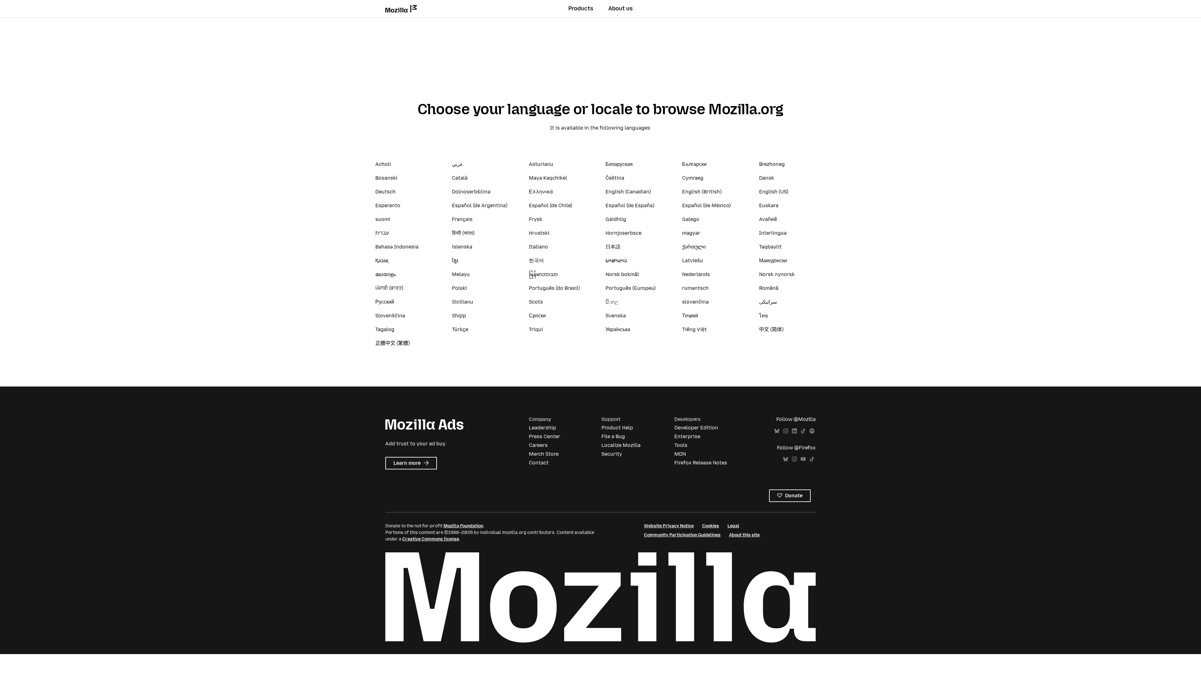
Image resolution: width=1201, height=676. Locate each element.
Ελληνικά (541, 192)
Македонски (773, 261)
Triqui (536, 329)
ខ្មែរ (455, 261)
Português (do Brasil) (554, 288)
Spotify (812, 431)
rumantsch (695, 288)
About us (620, 8)
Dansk (766, 178)
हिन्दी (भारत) (463, 233)
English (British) (702, 192)
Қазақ (381, 261)
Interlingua (773, 233)
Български (694, 164)
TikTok (803, 431)
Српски (537, 316)
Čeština (615, 178)
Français (462, 219)
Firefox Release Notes (700, 463)
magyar (691, 233)
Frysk (535, 219)
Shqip (459, 316)
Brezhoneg (772, 164)
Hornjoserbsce (623, 233)
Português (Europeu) (631, 288)
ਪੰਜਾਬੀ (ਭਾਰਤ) (389, 288)
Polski (459, 288)
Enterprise (687, 436)
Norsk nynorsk (777, 274)
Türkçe (460, 329)
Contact (539, 463)
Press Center (544, 436)
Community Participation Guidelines (682, 535)
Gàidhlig (616, 219)
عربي (457, 164)
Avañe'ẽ (768, 219)
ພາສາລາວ (616, 261)
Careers (538, 445)
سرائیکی (768, 302)
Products (580, 8)
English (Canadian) (628, 192)
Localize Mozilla (621, 445)
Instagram (785, 431)
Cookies (710, 526)
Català (460, 178)
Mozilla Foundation (463, 526)
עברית (382, 233)
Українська (618, 329)
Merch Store (544, 454)
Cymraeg (692, 178)
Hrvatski (539, 233)
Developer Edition (696, 428)
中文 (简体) (771, 329)
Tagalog (384, 329)
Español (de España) (630, 205)
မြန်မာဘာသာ (543, 274)
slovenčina (695, 302)
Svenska (616, 316)
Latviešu (692, 261)
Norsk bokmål (622, 274)
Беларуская (619, 164)
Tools (680, 445)
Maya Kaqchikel (548, 178)
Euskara (768, 205)
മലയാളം (385, 274)
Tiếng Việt (694, 329)
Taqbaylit (770, 247)
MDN (680, 454)
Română (768, 288)
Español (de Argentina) (479, 205)
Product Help (617, 428)
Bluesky (777, 431)
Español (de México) (706, 205)
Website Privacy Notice (669, 526)
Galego (690, 219)
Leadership (542, 428)
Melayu (461, 274)
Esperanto (387, 205)
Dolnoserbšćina (471, 192)
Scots (536, 302)
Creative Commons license (430, 539)
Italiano (538, 247)
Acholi (383, 164)
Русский (384, 302)
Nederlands (696, 274)
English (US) (773, 192)
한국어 (536, 261)
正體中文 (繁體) (392, 343)
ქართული (694, 247)
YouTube (803, 459)
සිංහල (612, 302)
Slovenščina (390, 316)
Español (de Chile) (550, 205)
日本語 (613, 247)
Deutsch (385, 192)
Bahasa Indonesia (396, 247)
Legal (733, 526)
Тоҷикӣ (690, 316)
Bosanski (386, 178)
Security (611, 454)
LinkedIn (794, 431)
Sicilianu (462, 302)
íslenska (462, 247)
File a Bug (613, 436)
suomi (382, 219)
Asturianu (541, 164)
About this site (744, 535)
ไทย (763, 316)
